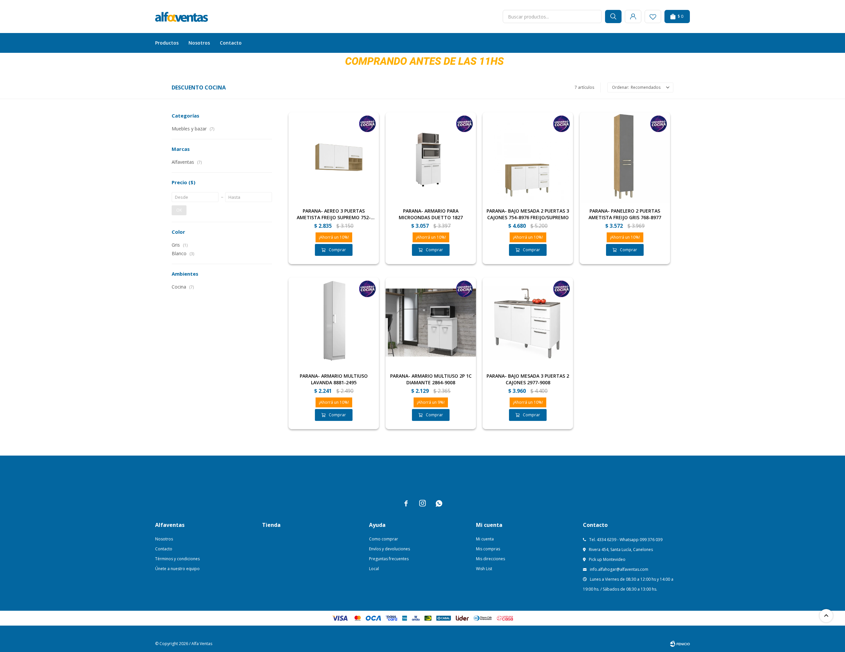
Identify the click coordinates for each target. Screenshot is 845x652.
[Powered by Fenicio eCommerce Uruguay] (680, 644)
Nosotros (199, 43)
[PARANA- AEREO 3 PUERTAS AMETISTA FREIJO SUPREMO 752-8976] (333, 157)
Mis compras (488, 549)
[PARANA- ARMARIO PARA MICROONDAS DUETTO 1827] (431, 157)
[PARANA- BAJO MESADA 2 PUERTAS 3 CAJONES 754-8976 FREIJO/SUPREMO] (528, 157)
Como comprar (383, 539)
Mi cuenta (485, 539)
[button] (613, 16)
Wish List (484, 568)
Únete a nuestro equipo (177, 568)
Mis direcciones (490, 559)
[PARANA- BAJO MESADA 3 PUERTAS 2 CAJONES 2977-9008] (528, 322)
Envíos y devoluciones (389, 549)
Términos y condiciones (177, 559)
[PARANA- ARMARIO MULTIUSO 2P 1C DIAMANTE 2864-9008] (431, 322)
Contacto (231, 43)
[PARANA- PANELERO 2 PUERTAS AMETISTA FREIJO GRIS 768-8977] (625, 157)
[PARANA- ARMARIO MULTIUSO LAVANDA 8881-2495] (333, 322)
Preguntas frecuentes (389, 559)
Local (374, 568)
